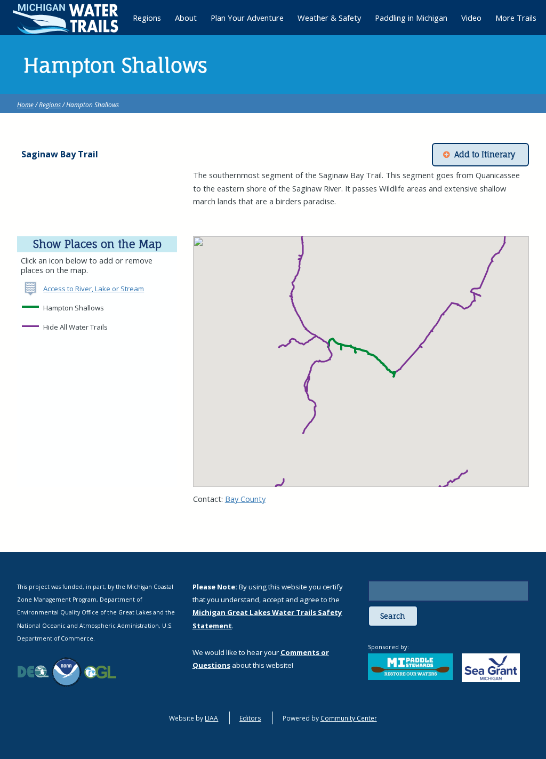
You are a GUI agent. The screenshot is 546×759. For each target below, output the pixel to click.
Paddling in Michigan (411, 17)
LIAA (211, 718)
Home (25, 104)
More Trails (515, 17)
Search (392, 616)
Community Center (348, 718)
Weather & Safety (329, 17)
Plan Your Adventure (247, 17)
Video (471, 17)
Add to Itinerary (484, 154)
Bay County (245, 498)
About (186, 17)
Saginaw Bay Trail (59, 154)
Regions (50, 104)
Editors (250, 718)
